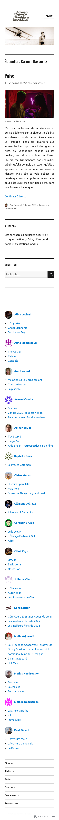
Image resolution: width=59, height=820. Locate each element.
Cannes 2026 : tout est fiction (25, 412)
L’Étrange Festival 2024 (21, 536)
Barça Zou (14, 441)
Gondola (13, 360)
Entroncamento (17, 691)
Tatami (12, 356)
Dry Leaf (13, 408)
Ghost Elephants (17, 327)
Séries (8, 779)
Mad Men (13, 488)
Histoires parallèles (19, 484)
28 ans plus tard (17, 658)
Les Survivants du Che (21, 597)
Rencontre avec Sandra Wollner (27, 417)
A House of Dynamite (20, 512)
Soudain (13, 682)
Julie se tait (14, 531)
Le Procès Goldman (19, 464)
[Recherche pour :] (26, 274)
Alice (11, 540)
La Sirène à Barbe (18, 710)
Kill (9, 715)
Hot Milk (13, 663)
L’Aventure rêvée (17, 738)
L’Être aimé (14, 588)
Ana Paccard (16, 205)
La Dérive (13, 748)
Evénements (12, 795)
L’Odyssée (14, 323)
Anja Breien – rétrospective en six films (30, 445)
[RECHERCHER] (51, 274)
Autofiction (14, 592)
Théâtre (9, 771)
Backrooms (14, 564)
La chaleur (14, 686)
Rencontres (11, 803)
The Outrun (14, 351)
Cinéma (9, 763)
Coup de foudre (17, 384)
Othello (12, 559)
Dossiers (10, 787)
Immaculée (14, 719)
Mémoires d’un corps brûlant (25, 379)
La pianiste (14, 389)
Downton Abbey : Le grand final (26, 493)
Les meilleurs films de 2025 (24, 621)
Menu (49, 16)
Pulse (9, 75)
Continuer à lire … (15, 196)
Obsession (14, 569)
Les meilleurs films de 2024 (24, 625)
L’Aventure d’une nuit (20, 743)
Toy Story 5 (15, 436)
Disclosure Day (17, 332)
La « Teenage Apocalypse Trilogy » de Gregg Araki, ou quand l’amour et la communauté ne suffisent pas (30, 649)
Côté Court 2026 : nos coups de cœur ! (30, 616)
